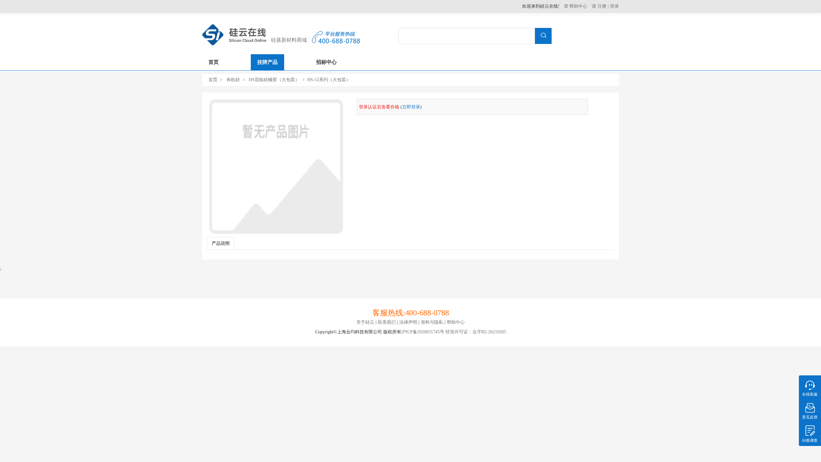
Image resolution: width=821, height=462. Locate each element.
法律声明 (408, 322)
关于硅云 (365, 322)
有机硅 (233, 79)
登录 (614, 6)
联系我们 (387, 322)
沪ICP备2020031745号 (422, 331)
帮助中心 (578, 6)
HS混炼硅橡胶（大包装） (274, 79)
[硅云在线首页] (234, 33)
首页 (212, 79)
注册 (601, 6)
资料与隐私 (432, 322)
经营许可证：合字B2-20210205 (475, 331)
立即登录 (411, 107)
